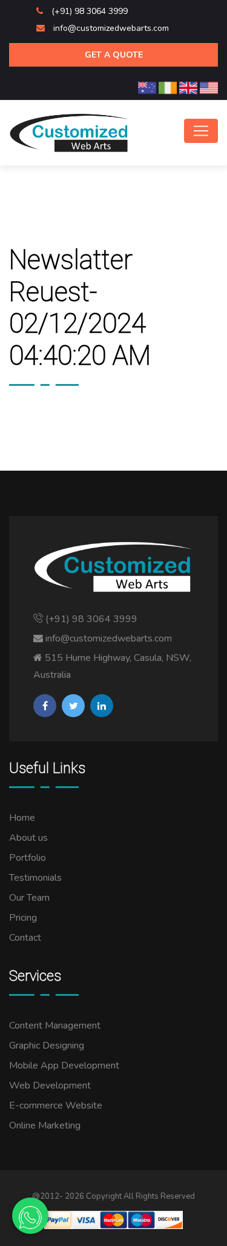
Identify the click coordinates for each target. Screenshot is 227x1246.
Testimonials (35, 877)
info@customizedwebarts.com (111, 28)
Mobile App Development (64, 1065)
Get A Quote (114, 55)
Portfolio (27, 857)
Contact (25, 937)
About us (28, 837)
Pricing (23, 917)
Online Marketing (45, 1125)
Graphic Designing (46, 1045)
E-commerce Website (55, 1105)
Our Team (29, 897)
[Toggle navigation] (201, 131)
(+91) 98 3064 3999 (89, 11)
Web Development (50, 1085)
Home (22, 817)
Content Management (54, 1025)
